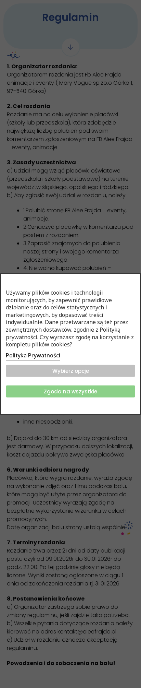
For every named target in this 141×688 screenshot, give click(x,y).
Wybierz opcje (70, 370)
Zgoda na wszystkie (70, 391)
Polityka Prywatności (33, 355)
